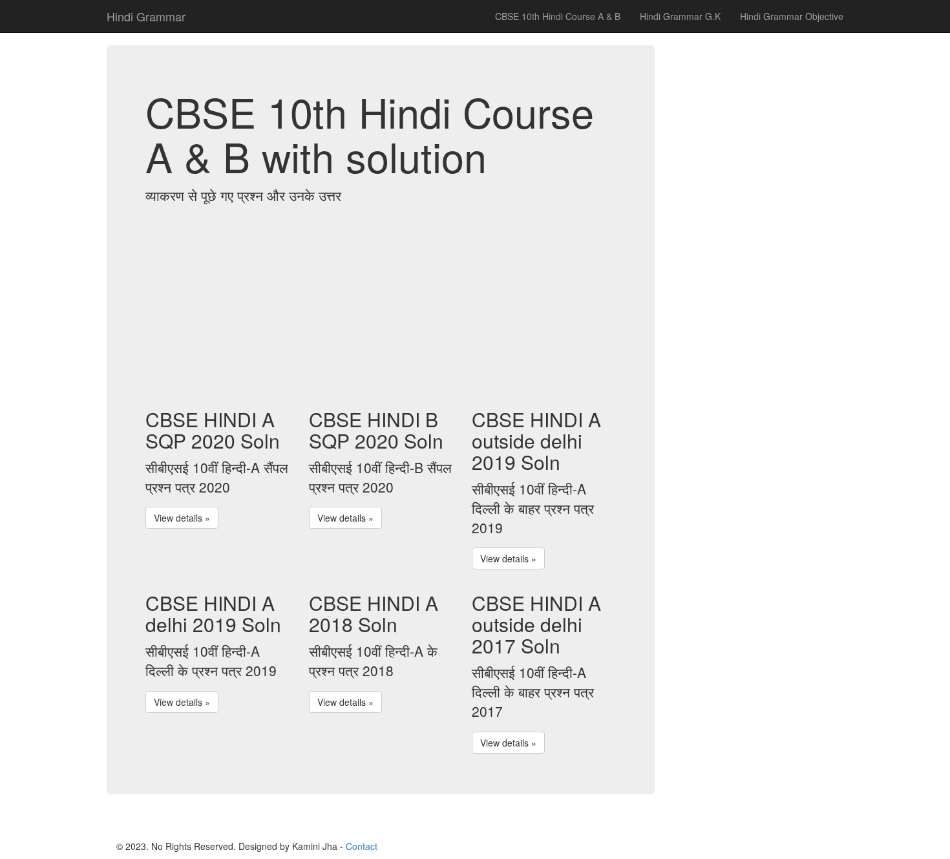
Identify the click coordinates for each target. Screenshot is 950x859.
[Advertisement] (380, 305)
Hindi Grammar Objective (791, 16)
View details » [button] (182, 517)
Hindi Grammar (146, 16)
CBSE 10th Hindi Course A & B (557, 16)
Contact (361, 846)
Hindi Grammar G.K (680, 16)
